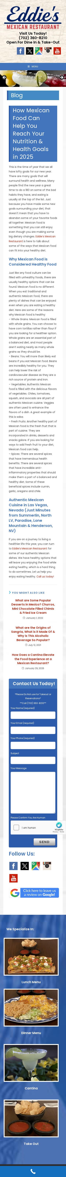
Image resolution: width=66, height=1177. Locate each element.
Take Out (31, 1144)
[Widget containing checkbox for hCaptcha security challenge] (38, 828)
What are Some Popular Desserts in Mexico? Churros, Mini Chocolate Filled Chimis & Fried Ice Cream (33, 606)
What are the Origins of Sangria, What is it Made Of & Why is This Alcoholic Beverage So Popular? (33, 634)
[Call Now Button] (33, 1171)
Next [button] (61, 77)
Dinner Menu (31, 1033)
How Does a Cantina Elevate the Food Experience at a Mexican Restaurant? (33, 659)
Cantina (31, 1088)
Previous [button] (4, 77)
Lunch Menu (31, 982)
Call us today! (45, 576)
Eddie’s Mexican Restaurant (29, 548)
